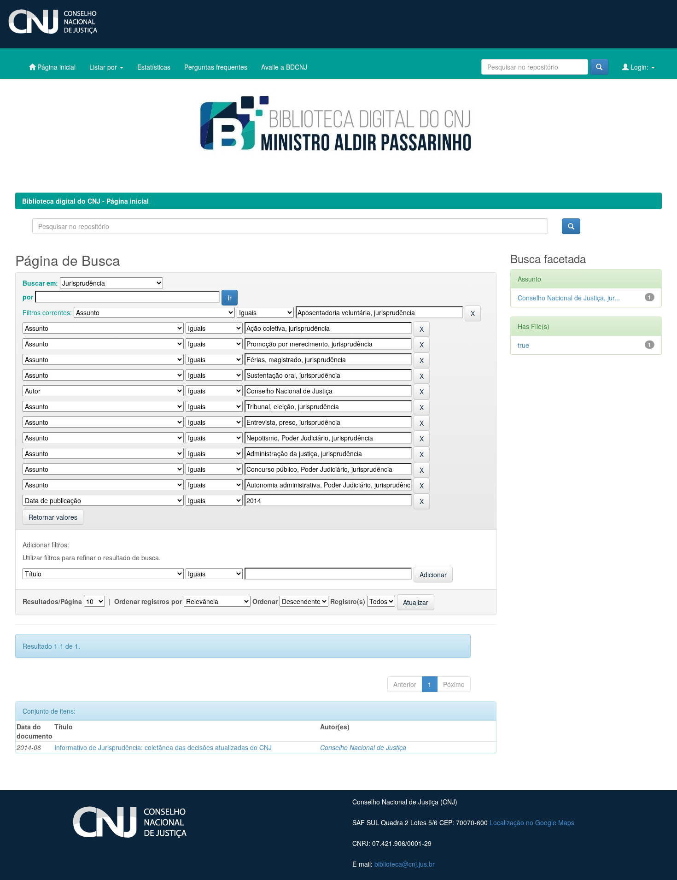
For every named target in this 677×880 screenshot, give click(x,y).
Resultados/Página (52, 601)
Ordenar (265, 601)
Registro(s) (347, 601)
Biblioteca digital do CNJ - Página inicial (85, 200)
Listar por (104, 66)
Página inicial (55, 66)
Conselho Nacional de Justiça (363, 747)
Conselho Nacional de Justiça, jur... (569, 297)
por (28, 296)
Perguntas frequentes (215, 66)
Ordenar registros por (148, 601)
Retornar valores (53, 517)
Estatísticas (153, 66)
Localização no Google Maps (532, 822)
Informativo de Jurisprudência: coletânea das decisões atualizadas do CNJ (163, 747)
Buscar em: (40, 282)
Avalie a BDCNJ (284, 66)
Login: (639, 66)
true (523, 345)
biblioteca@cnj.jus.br (404, 863)
